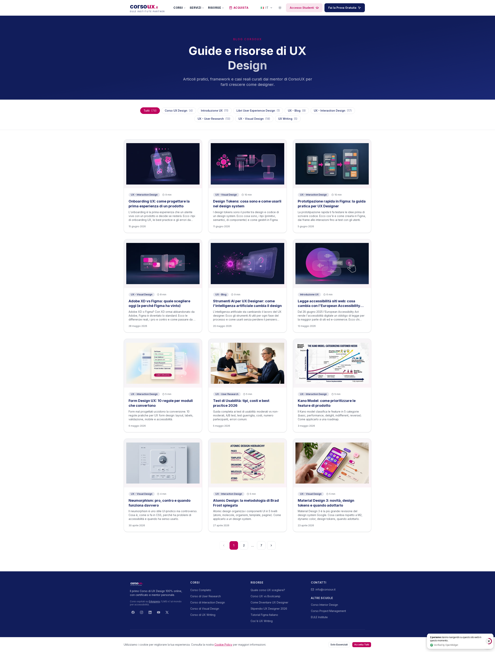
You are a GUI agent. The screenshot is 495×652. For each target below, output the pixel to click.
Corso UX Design (179, 110)
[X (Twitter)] (167, 612)
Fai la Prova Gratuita (342, 7)
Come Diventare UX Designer (269, 602)
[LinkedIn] (150, 612)
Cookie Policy (223, 644)
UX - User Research (214, 118)
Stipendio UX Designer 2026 (269, 608)
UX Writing (287, 118)
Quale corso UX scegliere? (268, 590)
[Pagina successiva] (271, 545)
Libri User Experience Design (258, 110)
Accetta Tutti (361, 644)
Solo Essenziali (339, 644)
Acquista (241, 7)
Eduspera (154, 601)
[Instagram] (141, 612)
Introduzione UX (214, 110)
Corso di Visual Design (204, 608)
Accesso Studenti (302, 7)
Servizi (195, 7)
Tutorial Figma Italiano (264, 614)
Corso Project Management (328, 611)
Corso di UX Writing (202, 614)
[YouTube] (158, 612)
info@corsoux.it (325, 589)
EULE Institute (319, 617)
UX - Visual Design (254, 118)
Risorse (214, 7)
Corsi (178, 7)
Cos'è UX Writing (262, 621)
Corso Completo (200, 590)
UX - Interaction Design (333, 110)
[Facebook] (133, 612)
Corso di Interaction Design (207, 602)
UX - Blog (297, 110)
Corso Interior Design (324, 604)
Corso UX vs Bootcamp (265, 596)
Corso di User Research (205, 596)
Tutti (150, 110)
